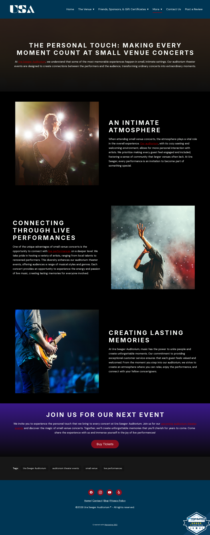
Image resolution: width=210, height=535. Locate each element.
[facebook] (91, 492)
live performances (59, 251)
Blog (106, 500)
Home (70, 9)
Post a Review (194, 9)
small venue (91, 468)
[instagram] (100, 492)
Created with (105, 524)
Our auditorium (149, 143)
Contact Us (173, 9)
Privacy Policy (118, 500)
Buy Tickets (105, 444)
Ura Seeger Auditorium (32, 61)
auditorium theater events (65, 468)
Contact (97, 500)
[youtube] (110, 492)
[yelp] (119, 492)
